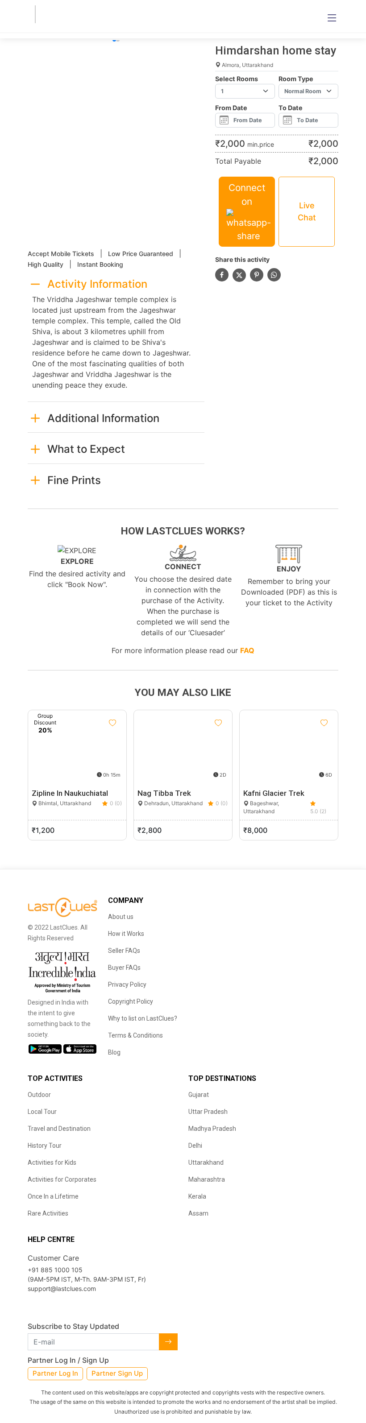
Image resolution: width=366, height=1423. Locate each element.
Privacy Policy (127, 984)
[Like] (112, 723)
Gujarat (198, 1095)
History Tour (45, 1145)
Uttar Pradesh (208, 1112)
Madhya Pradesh (212, 1128)
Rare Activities (48, 1213)
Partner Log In (55, 1373)
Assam (198, 1213)
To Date (291, 108)
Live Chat (307, 211)
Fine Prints (74, 480)
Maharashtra (206, 1179)
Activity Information (97, 283)
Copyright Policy (130, 1001)
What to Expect (86, 449)
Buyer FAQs (124, 967)
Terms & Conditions (135, 1035)
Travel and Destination (59, 1128)
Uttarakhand (206, 1162)
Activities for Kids (52, 1162)
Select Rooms (236, 79)
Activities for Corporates (62, 1179)
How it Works (126, 934)
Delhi (195, 1145)
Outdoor (39, 1095)
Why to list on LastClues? (142, 1018)
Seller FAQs (124, 950)
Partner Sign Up (117, 1373)
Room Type (296, 79)
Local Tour (42, 1112)
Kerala (197, 1196)
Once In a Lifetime (53, 1196)
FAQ (247, 650)
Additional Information (103, 418)
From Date (231, 108)
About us (120, 917)
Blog (114, 1052)
